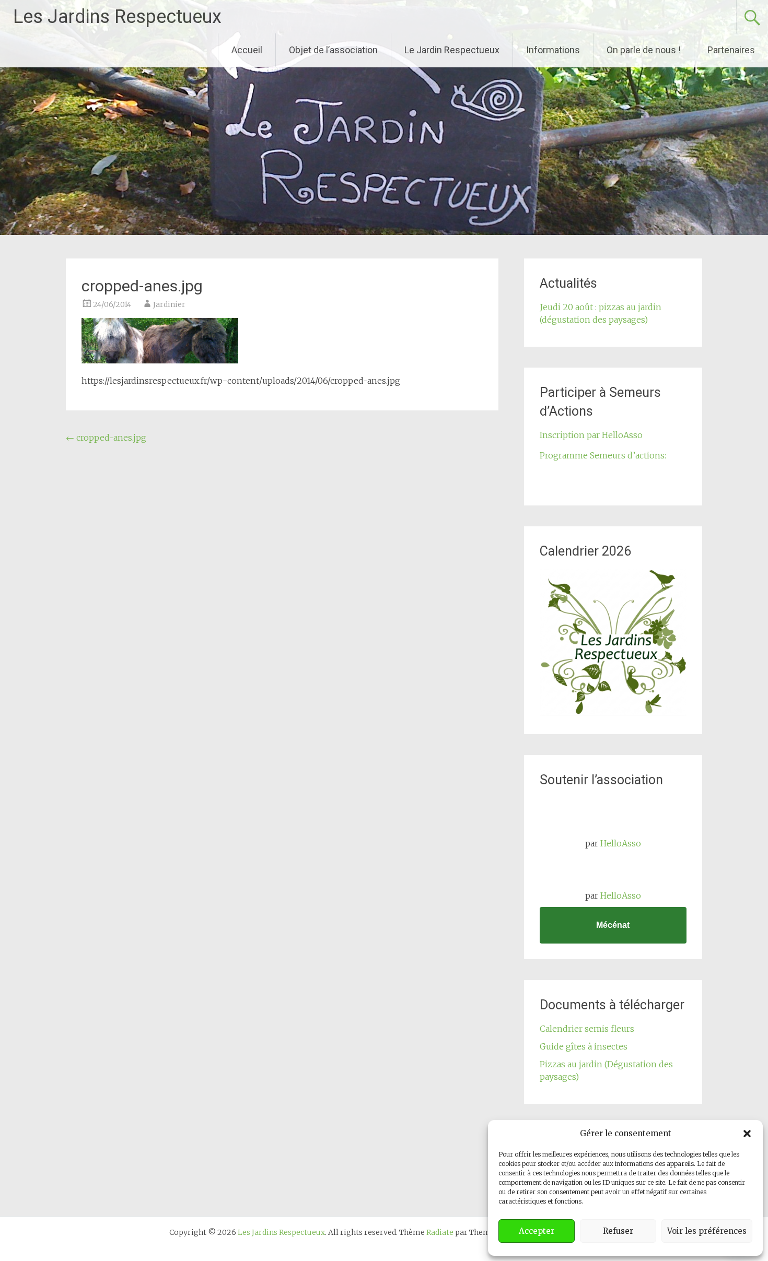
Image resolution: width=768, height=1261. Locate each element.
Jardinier (169, 304)
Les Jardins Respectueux (117, 17)
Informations (553, 49)
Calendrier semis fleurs (587, 1028)
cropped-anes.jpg (106, 437)
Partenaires (731, 49)
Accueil (246, 49)
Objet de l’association (333, 49)
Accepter (536, 1231)
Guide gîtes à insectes (583, 1046)
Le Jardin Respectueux (451, 49)
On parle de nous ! (644, 49)
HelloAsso (620, 843)
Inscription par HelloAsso (591, 435)
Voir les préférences (707, 1231)
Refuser (618, 1231)
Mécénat (613, 925)
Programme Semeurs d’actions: (603, 455)
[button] (747, 1133)
